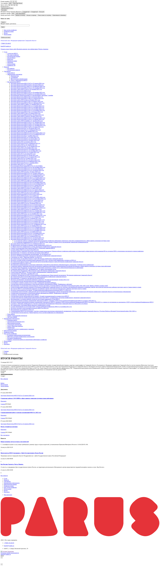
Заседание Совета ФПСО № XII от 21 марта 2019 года (26, 188)
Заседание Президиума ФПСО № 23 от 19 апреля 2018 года (28, 204)
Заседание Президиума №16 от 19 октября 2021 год (25, 149)
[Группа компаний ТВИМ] (80, 535)
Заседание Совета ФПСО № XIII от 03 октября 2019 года (27, 180)
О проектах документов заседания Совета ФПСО (25, 294)
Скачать (3, 404)
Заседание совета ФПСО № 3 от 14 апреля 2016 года (26, 236)
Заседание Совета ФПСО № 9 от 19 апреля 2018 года (26, 203)
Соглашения (14, 77)
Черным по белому (20, 15)
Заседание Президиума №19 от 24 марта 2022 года (25, 140)
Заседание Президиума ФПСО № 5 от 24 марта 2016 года (27, 239)
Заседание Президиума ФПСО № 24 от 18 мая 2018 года (27, 201)
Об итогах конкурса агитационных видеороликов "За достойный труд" (31, 254)
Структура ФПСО (12, 53)
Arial (10, 3)
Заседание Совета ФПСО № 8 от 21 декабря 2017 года (26, 209)
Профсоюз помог (9, 31)
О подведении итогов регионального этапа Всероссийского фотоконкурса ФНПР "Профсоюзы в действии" (41, 284)
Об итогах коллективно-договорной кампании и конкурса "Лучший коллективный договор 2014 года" (40, 279)
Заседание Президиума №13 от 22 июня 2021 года (25, 152)
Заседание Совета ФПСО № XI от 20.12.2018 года (25, 192)
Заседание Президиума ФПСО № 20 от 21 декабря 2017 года (28, 210)
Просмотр (3, 401)
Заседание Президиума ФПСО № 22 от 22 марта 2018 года (27, 206)
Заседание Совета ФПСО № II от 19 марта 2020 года (25, 171)
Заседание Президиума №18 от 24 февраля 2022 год (25, 143)
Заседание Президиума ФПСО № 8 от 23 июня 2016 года (27, 234)
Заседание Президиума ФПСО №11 (21, 91)
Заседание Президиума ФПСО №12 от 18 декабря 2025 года (28, 88)
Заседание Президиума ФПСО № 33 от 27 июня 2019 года (27, 185)
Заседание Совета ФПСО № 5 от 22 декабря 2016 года (26, 225)
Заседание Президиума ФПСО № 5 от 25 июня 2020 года (27, 168)
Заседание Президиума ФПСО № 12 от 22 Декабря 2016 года (28, 227)
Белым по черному (31, 15)
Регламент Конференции (14, 338)
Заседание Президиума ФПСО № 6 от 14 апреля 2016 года (27, 237)
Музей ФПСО (11, 58)
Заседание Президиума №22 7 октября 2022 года (24, 136)
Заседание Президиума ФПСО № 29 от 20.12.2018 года (26, 194)
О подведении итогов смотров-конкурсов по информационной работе (31, 281)
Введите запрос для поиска (8, 23)
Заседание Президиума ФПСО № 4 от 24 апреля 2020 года (27, 170)
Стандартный (26, 11)
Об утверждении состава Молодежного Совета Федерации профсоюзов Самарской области (37, 258)
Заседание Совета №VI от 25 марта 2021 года (23, 158)
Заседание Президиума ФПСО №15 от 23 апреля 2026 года (27, 83)
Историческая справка (13, 56)
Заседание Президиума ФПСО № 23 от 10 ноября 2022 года (28, 134)
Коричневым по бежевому (59, 15)
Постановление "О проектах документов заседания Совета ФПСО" (30, 252)
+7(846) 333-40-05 (6, 43)
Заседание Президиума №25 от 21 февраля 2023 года (26, 130)
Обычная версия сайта (7, 8)
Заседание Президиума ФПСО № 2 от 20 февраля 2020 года (28, 174)
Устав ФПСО (11, 73)
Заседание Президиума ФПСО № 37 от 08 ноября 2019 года (28, 179)
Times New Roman (17, 3)
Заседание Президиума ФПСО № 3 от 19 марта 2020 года (27, 173)
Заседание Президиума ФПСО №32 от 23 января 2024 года (27, 119)
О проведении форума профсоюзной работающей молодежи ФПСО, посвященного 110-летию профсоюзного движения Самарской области (51, 297)
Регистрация (4, 384)
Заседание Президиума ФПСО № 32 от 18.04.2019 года (26, 186)
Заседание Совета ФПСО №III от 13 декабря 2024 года (26, 104)
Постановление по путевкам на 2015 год (22, 309)
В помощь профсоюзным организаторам (18, 335)
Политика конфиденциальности (10, 553)
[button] (5, 52)
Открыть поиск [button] (5, 49)
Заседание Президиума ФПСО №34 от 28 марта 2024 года (27, 115)
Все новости (10, 68)
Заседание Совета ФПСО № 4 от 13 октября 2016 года (26, 231)
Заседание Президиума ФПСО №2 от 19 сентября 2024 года (28, 110)
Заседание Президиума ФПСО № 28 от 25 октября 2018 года (28, 197)
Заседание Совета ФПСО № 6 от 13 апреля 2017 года (26, 218)
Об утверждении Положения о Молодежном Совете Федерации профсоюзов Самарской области (38, 270)
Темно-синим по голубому (44, 15)
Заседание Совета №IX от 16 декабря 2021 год (24, 145)
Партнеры (10, 62)
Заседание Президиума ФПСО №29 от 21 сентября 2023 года (28, 125)
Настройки (4, 10)
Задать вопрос (11, 64)
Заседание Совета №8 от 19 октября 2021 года (24, 148)
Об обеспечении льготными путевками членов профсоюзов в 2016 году (31, 245)
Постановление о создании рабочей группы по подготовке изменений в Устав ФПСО (35, 299)
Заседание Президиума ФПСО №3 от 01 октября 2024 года (27, 109)
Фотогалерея (7, 34)
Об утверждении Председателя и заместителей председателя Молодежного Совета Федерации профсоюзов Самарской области (47, 261)
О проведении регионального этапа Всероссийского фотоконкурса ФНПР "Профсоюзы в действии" (39, 293)
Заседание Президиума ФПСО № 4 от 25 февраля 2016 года (28, 243)
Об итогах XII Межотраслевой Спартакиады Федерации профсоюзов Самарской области (36, 255)
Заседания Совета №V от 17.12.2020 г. (21, 164)
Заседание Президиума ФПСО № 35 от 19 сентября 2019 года (28, 183)
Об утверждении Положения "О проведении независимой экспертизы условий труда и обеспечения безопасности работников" (47, 267)
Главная (6, 351)
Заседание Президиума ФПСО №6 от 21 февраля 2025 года (27, 103)
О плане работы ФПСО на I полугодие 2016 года (25, 249)
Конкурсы (10, 59)
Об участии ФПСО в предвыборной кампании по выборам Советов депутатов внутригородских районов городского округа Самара (48, 288)
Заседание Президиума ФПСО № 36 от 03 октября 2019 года (28, 182)
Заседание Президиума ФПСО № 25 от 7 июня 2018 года (27, 200)
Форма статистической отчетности (17, 315)
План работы (11, 314)
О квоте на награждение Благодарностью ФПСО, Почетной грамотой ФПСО (33, 248)
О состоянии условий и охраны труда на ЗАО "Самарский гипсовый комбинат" (33, 282)
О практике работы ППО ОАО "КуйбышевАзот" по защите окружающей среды (33, 269)
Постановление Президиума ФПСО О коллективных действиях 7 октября (32, 95)
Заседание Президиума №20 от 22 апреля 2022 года (25, 139)
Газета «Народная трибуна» (15, 326)
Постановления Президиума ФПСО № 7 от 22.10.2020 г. (27, 165)
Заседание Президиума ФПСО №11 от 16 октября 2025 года (28, 92)
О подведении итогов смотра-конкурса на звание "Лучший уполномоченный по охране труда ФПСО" (40, 296)
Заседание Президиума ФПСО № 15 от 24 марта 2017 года (27, 221)
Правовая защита (12, 320)
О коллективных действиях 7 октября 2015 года (24, 273)
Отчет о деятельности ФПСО (19, 80)
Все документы (5, 435)
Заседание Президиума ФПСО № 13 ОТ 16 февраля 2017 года (28, 224)
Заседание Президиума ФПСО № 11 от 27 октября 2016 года (28, 228)
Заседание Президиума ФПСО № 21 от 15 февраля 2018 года (28, 207)
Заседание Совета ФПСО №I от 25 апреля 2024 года (25, 113)
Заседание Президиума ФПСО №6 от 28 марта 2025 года (27, 101)
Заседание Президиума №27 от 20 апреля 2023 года (25, 128)
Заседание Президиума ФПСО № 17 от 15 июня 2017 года (27, 216)
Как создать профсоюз (10, 30)
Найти (2, 27)
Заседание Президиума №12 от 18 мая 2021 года (24, 155)
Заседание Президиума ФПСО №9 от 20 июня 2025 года (27, 97)
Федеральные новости (13, 70)
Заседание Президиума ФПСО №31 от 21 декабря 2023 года (28, 122)
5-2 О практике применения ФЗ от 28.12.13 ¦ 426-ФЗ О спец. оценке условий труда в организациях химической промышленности (51, 242)
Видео (6, 33)
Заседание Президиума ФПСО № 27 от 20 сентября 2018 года (28, 198)
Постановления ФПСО (13, 82)
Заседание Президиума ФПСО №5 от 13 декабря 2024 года (27, 106)
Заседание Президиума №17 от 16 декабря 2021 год (25, 146)
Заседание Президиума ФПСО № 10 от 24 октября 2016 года (28, 230)
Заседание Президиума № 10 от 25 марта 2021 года (25, 160)
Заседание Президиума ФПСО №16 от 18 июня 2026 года (27, 85)
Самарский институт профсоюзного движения (20, 329)
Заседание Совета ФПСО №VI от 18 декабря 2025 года (26, 89)
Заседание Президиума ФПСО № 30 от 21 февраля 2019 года (28, 191)
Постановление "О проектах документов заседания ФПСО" (28, 278)
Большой (41, 11)
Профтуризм (10, 327)
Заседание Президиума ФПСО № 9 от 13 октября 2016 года (27, 233)
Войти (2, 383)
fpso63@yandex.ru (6, 46)
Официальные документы (14, 74)
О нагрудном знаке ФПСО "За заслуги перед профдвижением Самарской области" (34, 272)
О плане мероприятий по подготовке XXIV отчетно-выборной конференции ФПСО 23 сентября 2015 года (41, 306)
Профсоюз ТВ (11, 65)
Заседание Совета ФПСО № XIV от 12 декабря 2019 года (27, 176)
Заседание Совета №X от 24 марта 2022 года (23, 142)
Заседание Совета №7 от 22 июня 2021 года (23, 154)
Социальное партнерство (14, 324)
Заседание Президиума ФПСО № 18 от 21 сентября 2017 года (28, 215)
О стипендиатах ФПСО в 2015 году (21, 263)
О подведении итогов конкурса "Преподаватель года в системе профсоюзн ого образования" (37, 312)
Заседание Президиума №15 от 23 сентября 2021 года (26, 151)
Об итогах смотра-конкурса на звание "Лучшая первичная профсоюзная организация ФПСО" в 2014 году (41, 290)
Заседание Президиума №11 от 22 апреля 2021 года (25, 157)
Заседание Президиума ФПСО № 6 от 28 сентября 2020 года (28, 167)
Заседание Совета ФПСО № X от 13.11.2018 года (25, 195)
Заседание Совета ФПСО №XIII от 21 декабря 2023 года (27, 121)
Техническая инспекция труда (15, 321)
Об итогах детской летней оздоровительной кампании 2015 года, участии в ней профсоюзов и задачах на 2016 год (43, 260)
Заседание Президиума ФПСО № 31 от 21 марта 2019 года (27, 189)
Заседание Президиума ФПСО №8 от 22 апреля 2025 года (27, 98)
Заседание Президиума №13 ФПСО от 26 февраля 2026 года (28, 86)
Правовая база (15, 76)
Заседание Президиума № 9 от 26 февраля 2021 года (25, 161)
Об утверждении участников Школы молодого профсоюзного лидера (30, 305)
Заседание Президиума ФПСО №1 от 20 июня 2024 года (27, 112)
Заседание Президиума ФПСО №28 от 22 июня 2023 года (27, 127)
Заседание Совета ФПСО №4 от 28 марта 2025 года (25, 100)
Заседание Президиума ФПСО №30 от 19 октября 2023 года (28, 124)
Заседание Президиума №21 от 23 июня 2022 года (25, 137)
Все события (4, 379)
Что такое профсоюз (13, 55)
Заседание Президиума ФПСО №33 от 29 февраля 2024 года (28, 118)
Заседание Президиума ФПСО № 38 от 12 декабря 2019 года (28, 177)
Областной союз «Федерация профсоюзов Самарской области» (19, 40)
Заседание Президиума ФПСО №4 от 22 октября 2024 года (27, 107)
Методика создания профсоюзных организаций (20, 336)
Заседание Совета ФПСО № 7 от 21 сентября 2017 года (26, 213)
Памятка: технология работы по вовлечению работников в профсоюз (27, 339)
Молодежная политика (13, 323)
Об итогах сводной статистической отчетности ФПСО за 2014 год (29, 308)
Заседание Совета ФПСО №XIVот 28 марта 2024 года (26, 116)
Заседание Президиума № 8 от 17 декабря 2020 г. (24, 162)
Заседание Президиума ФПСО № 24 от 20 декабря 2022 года (28, 133)
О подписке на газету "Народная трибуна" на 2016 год (26, 257)
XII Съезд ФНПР (12, 317)
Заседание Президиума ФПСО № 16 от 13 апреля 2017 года (28, 219)
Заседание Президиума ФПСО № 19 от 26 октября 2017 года (28, 212)
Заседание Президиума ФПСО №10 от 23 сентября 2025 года (28, 94)
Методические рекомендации (19, 79)
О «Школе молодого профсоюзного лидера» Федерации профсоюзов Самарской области (36, 246)
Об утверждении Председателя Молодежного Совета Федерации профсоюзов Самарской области (38, 276)
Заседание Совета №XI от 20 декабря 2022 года (24, 131)
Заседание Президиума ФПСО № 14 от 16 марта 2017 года (27, 222)
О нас (5, 352)
